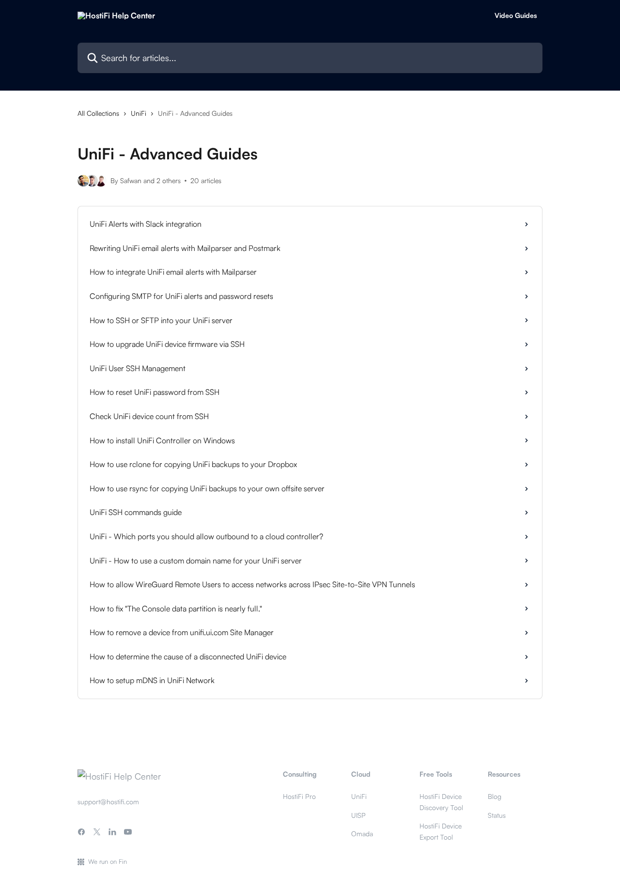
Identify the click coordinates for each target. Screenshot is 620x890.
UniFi (138, 113)
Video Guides (516, 15)
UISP (358, 815)
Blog (494, 796)
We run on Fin (107, 861)
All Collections (98, 113)
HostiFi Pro (299, 796)
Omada (362, 833)
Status (497, 815)
